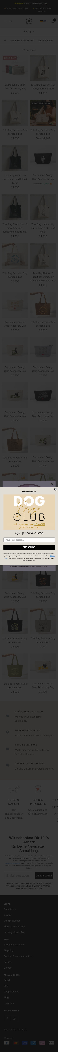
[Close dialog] (55, 489)
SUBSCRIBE (29, 547)
